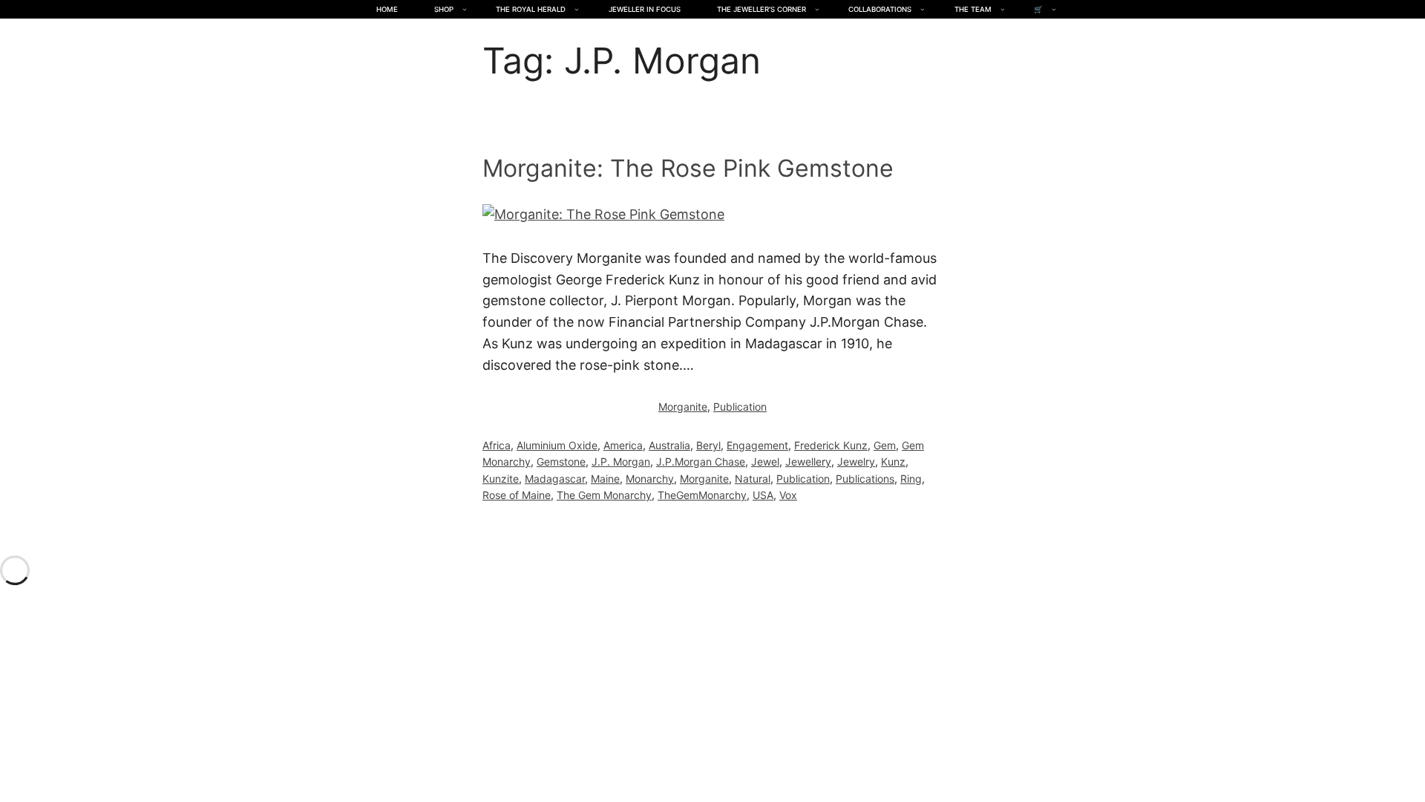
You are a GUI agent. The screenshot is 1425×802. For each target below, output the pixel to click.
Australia (669, 445)
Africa (496, 445)
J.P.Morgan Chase (700, 461)
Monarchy (650, 478)
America (623, 445)
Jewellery (808, 461)
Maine (605, 478)
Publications (865, 478)
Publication (740, 406)
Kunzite (500, 478)
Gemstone (561, 461)
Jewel (765, 461)
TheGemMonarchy (702, 495)
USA (763, 495)
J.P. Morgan (621, 461)
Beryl (708, 445)
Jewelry (856, 461)
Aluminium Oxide (557, 445)
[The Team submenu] (1002, 9)
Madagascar (555, 478)
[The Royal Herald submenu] (576, 9)
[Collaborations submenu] (922, 9)
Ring (911, 478)
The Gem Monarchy (604, 495)
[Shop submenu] (464, 9)
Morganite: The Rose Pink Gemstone (688, 168)
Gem (885, 445)
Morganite (682, 406)
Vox (788, 495)
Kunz (893, 461)
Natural (752, 478)
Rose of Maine (516, 495)
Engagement (757, 445)
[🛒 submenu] (1054, 9)
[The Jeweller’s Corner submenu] (817, 9)
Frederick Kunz (831, 445)
